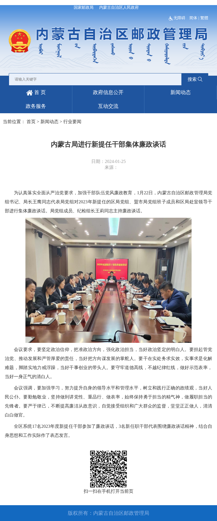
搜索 (192, 79)
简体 (193, 18)
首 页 (39, 92)
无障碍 (179, 18)
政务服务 (36, 106)
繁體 (204, 18)
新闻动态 (180, 92)
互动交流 (108, 106)
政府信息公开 (108, 92)
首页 (31, 121)
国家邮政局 (84, 7)
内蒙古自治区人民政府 (119, 7)
